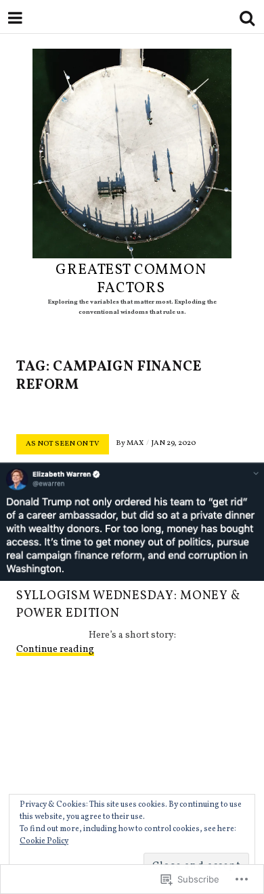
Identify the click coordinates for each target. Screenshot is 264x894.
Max (135, 443)
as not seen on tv (63, 444)
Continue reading (55, 649)
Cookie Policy (44, 841)
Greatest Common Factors (131, 279)
